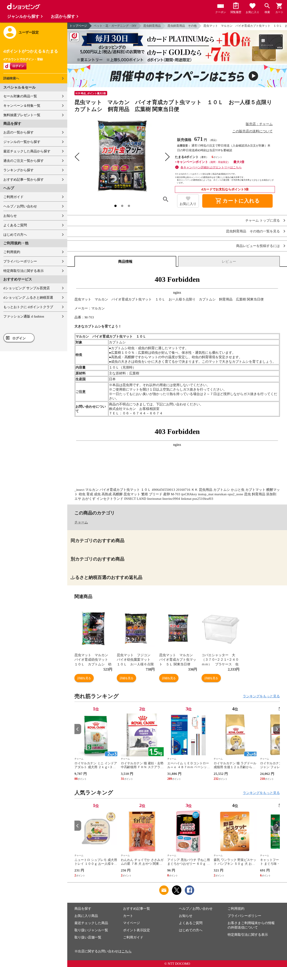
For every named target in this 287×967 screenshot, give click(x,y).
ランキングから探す (18, 170)
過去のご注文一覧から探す (23, 160)
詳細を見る (84, 678)
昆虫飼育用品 (152, 25)
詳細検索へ (11, 78)
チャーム (81, 522)
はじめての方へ (15, 234)
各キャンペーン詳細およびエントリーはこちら (211, 167)
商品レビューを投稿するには (258, 246)
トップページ (78, 25)
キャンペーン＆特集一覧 (21, 105)
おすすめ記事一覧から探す (23, 179)
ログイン (19, 338)
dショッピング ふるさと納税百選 (28, 297)
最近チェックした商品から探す (26, 151)
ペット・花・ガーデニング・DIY (115, 25)
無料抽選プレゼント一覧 (21, 115)
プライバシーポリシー (20, 261)
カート (128, 916)
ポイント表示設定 (136, 930)
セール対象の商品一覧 (20, 96)
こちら (127, 951)
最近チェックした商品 (91, 923)
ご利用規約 (11, 252)
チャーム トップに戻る (262, 220)
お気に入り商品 (86, 916)
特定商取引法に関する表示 (23, 271)
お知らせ (10, 216)
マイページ (131, 923)
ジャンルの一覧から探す (21, 142)
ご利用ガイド (13, 197)
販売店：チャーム (259, 124)
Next (276, 729)
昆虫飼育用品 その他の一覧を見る (253, 231)
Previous (77, 729)
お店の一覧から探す (18, 132)
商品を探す (82, 908)
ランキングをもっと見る (261, 696)
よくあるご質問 (15, 225)
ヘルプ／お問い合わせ (20, 206)
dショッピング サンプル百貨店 (26, 288)
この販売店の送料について (252, 131)
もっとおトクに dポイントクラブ (28, 307)
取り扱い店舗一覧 (87, 937)
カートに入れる (237, 201)
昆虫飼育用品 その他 (182, 25)
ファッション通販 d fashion (23, 316)
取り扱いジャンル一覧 (91, 930)
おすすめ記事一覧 (136, 908)
